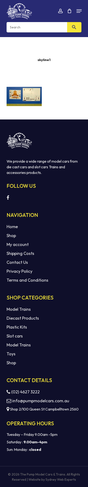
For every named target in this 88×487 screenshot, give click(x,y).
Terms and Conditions (27, 280)
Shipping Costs (20, 253)
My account (18, 244)
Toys (11, 354)
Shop (11, 235)
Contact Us (17, 262)
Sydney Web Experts (61, 479)
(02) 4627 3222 (25, 392)
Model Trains (19, 309)
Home (12, 226)
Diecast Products (23, 318)
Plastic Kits (17, 327)
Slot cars (15, 336)
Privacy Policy (19, 271)
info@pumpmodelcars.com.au (40, 400)
